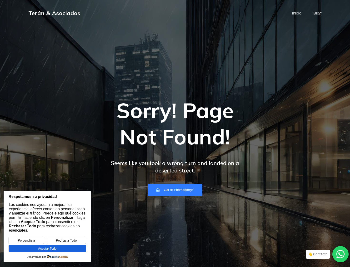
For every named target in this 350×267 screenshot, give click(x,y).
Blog (317, 13)
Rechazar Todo (66, 240)
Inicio (296, 13)
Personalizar (26, 240)
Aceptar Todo (47, 248)
